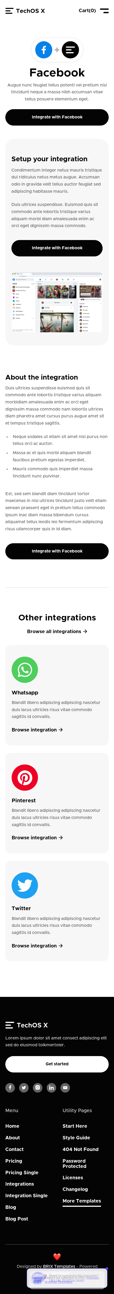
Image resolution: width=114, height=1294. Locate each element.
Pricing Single (21, 1173)
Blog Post (16, 1219)
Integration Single (26, 1196)
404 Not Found (81, 1149)
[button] (87, 10)
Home (12, 1126)
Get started (57, 1064)
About (12, 1138)
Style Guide (76, 1138)
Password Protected (74, 1164)
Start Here (75, 1126)
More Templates (82, 1201)
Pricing (13, 1161)
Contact (14, 1149)
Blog (10, 1207)
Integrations (19, 1184)
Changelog (75, 1189)
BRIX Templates (59, 1266)
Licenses (73, 1178)
